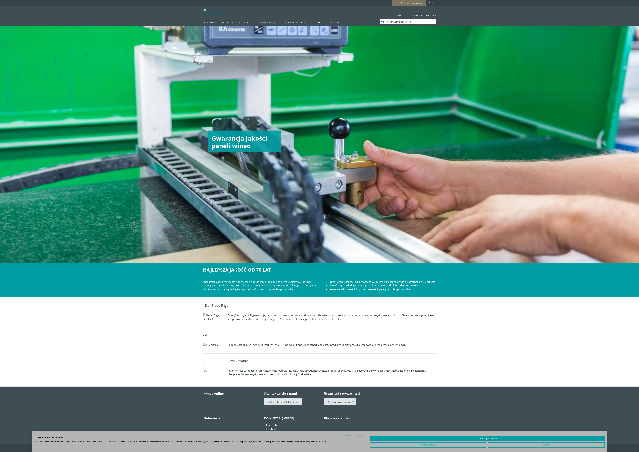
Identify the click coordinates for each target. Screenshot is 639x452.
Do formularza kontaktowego (282, 401)
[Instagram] (233, 400)
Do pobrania (271, 425)
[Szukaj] (433, 21)
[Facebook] (206, 400)
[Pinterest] (215, 400)
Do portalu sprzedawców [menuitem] (411, 3)
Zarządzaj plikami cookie (340, 401)
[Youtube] (224, 400)
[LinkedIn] (243, 400)
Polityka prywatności (355, 435)
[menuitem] (402, 12)
